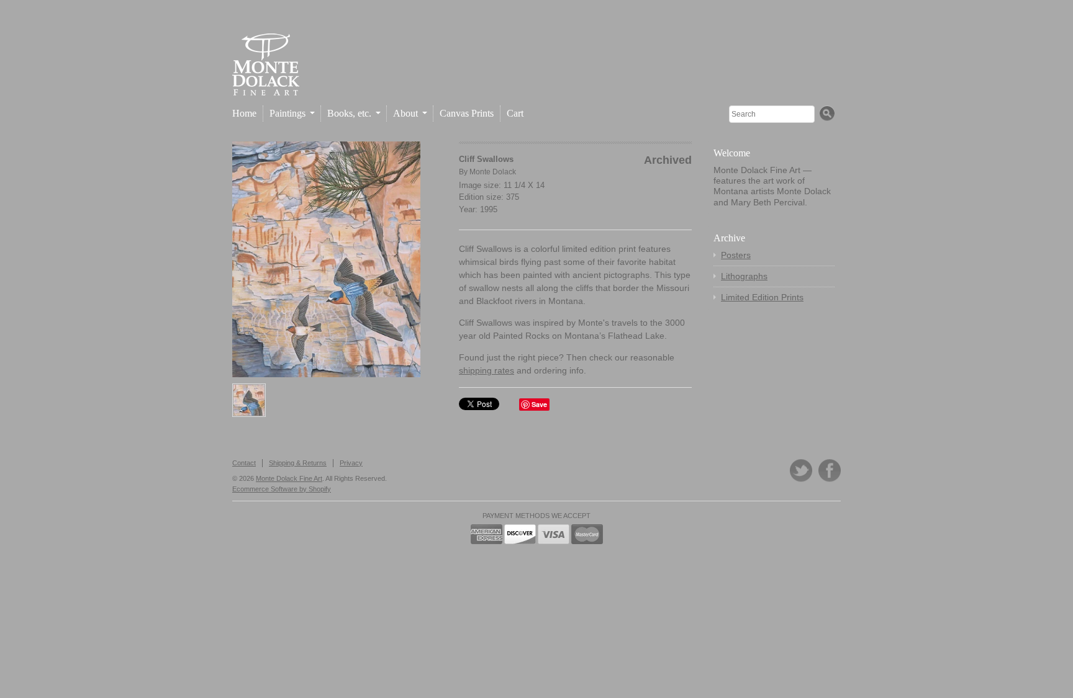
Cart (515, 113)
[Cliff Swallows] (326, 259)
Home (244, 113)
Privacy (351, 463)
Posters (736, 255)
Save (539, 404)
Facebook (829, 470)
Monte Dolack (492, 172)
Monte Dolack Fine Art (289, 478)
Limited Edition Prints (762, 297)
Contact (244, 463)
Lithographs (744, 276)
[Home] (265, 85)
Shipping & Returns (298, 463)
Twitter (801, 470)
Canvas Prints (467, 113)
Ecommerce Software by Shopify (281, 489)
